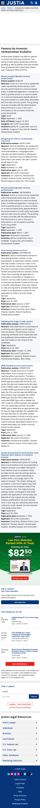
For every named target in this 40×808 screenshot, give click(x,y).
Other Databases (11, 755)
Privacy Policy (20, 800)
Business (7, 733)
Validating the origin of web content (17, 321)
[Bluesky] (25, 774)
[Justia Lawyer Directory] (31, 774)
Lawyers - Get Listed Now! (20, 704)
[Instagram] (18, 774)
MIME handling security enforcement (17, 365)
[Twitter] (28, 774)
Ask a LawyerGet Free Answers (9, 590)
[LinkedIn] (8, 774)
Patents (10, 8)
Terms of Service (20, 796)
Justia (3, 8)
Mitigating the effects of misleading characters (16, 140)
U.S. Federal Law (10, 744)
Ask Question (20, 602)
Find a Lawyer (8, 686)
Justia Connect (20, 779)
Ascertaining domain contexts (14, 250)
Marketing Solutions (12, 760)
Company (20, 788)
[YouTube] (12, 774)
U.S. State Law (9, 749)
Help (20, 792)
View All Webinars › (20, 664)
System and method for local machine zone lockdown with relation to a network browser (19, 455)
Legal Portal (20, 783)
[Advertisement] (20, 28)
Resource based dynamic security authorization (15, 77)
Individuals (8, 728)
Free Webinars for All (11, 612)
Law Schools (8, 738)
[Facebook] (15, 774)
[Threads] (21, 774)
